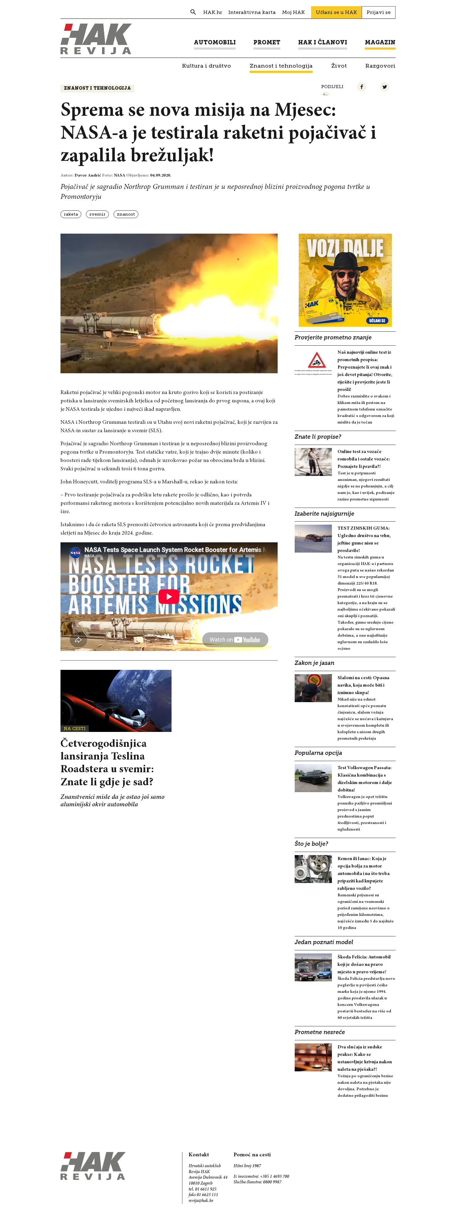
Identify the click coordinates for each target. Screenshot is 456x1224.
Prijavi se (379, 12)
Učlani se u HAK (336, 12)
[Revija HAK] (96, 39)
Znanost (126, 214)
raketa (71, 214)
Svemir (97, 214)
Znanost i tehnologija (97, 88)
